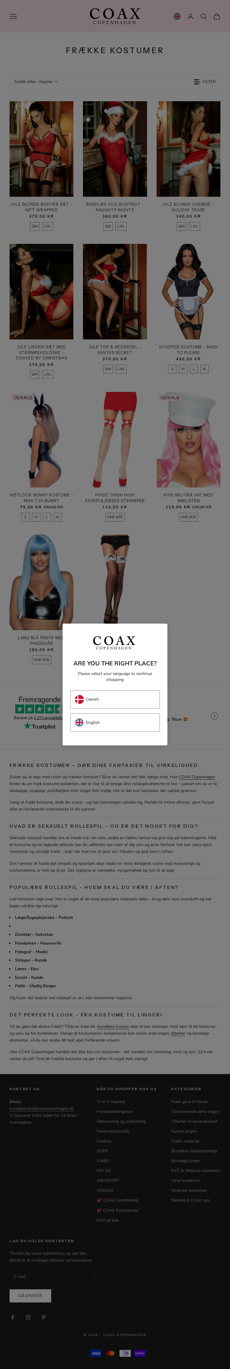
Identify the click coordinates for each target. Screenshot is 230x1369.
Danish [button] (92, 699)
